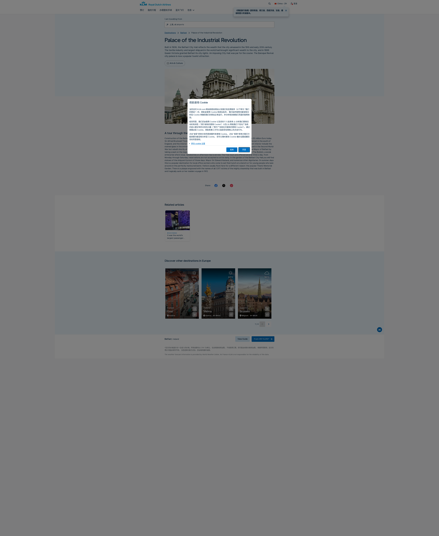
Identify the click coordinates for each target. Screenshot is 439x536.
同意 (244, 150)
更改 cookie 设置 (198, 144)
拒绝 (232, 150)
